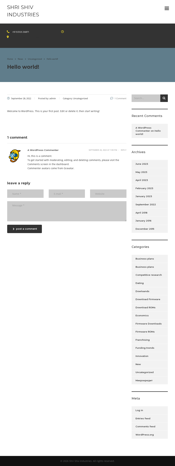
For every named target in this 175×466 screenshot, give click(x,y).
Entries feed (143, 418)
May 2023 (141, 172)
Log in (139, 410)
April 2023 (142, 180)
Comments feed (145, 426)
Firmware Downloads (149, 323)
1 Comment (120, 98)
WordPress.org (145, 434)
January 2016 (143, 220)
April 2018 (141, 212)
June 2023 (142, 163)
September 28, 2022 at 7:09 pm (103, 150)
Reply (123, 150)
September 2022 (146, 204)
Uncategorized (145, 372)
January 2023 (144, 196)
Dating (140, 283)
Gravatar (69, 168)
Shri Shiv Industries (23, 11)
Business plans (145, 258)
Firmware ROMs (145, 331)
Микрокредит (144, 380)
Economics (142, 315)
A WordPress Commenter (43, 150)
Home (10, 58)
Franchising (143, 339)
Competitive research (149, 274)
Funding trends (145, 347)
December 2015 (145, 228)
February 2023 (144, 188)
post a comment (26, 228)
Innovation (142, 356)
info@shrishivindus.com (89, 32)
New (138, 364)
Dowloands (142, 291)
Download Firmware (148, 299)
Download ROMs (146, 307)
